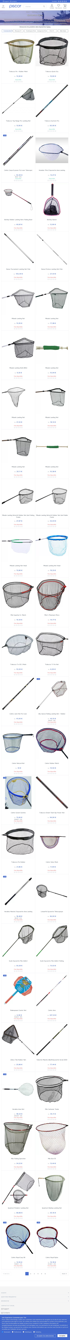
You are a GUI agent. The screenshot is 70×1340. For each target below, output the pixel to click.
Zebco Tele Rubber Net (18, 1060)
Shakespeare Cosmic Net (18, 1010)
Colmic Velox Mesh (52, 862)
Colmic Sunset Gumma (18, 812)
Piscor (28, 12)
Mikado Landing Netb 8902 (18, 368)
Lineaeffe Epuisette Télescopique (52, 911)
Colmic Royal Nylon (52, 1257)
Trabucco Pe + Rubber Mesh (18, 71)
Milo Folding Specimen (18, 1158)
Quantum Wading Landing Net (52, 1208)
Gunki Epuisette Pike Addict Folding (52, 961)
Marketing (38, 1332)
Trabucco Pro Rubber (18, 862)
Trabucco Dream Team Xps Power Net (52, 812)
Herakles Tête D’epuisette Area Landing (52, 170)
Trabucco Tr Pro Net (52, 664)
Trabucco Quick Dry (51, 71)
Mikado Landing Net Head (18, 565)
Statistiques (28, 1332)
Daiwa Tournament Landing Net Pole (18, 269)
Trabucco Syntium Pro (52, 121)
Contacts (14, 1)
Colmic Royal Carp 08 (18, 1257)
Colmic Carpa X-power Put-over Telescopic (18, 170)
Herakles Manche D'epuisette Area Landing (18, 911)
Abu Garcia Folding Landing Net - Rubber (51, 714)
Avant (64, 1273)
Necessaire (7, 1332)
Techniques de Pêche (38, 12)
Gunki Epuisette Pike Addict (18, 961)
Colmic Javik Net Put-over (18, 714)
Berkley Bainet (52, 219)
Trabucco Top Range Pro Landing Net (18, 121)
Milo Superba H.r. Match (18, 615)
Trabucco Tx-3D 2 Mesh (18, 664)
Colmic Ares (52, 1010)
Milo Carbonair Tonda (52, 1109)
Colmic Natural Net (18, 763)
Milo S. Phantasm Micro (51, 615)
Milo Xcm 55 (52, 1158)
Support (6, 1)
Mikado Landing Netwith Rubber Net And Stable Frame (52, 516)
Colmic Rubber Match (52, 763)
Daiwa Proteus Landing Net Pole (52, 269)
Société (3, 1293)
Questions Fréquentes (8, 1297)
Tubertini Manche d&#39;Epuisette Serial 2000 (51, 1060)
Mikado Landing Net (18, 318)
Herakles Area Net (18, 1109)
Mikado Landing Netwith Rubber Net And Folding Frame (18, 516)
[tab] (35, 1293)
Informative (5, 1301)
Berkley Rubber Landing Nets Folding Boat (18, 219)
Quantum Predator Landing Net (18, 1208)
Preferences (17, 1332)
